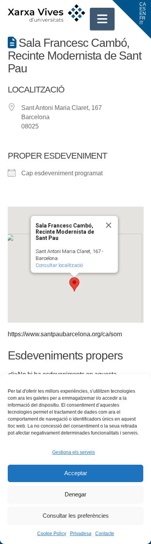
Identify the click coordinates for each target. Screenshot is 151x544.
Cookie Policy (51, 533)
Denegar (75, 494)
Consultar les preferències (76, 515)
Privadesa (80, 533)
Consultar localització (59, 265)
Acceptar (75, 473)
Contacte (104, 533)
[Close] (109, 225)
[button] (102, 19)
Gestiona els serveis (73, 452)
